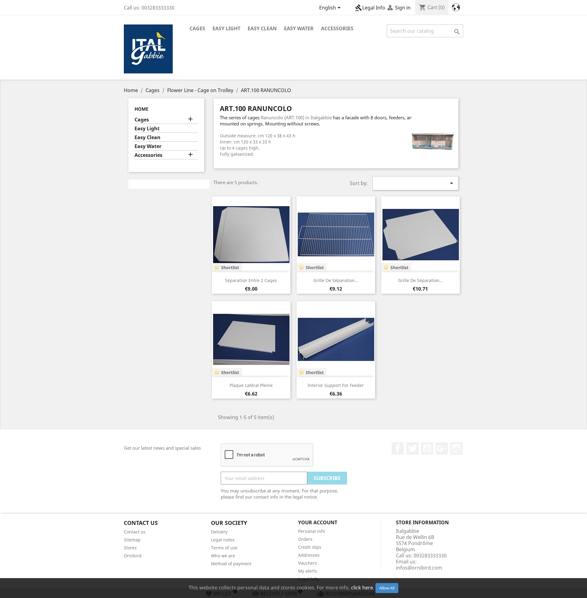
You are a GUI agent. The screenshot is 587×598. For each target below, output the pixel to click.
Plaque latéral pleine (251, 385)
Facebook (398, 448)
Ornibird (133, 556)
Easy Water (299, 28)
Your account (317, 522)
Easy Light (226, 28)
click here (362, 587)
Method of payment (231, 563)
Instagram (456, 448)
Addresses (308, 555)
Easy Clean (262, 28)
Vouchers (307, 563)
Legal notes (222, 540)
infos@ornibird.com (419, 567)
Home (141, 109)
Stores (130, 548)
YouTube (427, 448)
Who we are (223, 556)
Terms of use (224, 548)
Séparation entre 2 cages (251, 280)
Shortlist (230, 267)
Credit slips (309, 547)
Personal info (311, 531)
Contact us (135, 532)
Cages (197, 28)
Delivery (219, 532)
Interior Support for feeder (336, 385)
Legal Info (370, 7)
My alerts (307, 571)
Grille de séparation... (335, 280)
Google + (442, 448)
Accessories (337, 28)
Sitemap (132, 540)
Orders (305, 539)
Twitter (412, 448)
